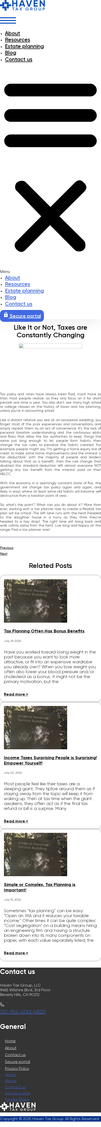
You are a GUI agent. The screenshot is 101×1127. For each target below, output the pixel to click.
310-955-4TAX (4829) (23, 1012)
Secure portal (17, 1061)
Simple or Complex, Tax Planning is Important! (40, 887)
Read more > (16, 694)
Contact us (18, 59)
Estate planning (24, 46)
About (12, 33)
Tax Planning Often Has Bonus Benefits (44, 631)
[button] (50, 168)
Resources (17, 39)
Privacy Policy (17, 1068)
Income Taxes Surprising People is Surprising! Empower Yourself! (50, 760)
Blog (10, 52)
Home (10, 1041)
